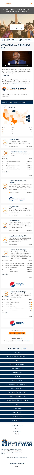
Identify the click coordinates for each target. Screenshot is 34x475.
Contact (17, 429)
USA (5, 107)
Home (17, 434)
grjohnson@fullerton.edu (18, 83)
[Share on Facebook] (11, 333)
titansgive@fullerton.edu (23, 340)
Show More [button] (5, 172)
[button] (23, 333)
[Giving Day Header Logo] (6, 3)
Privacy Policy (17, 431)
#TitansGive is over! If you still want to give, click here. (17, 10)
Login (16, 466)
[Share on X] (15, 333)
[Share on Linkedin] (19, 333)
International (11, 107)
